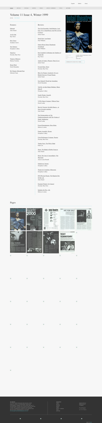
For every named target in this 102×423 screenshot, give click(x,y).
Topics (60, 8)
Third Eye (12, 53)
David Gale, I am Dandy (44, 38)
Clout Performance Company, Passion (48, 137)
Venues (41, 8)
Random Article (82, 403)
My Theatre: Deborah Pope (17, 71)
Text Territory (13, 47)
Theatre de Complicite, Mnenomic (47, 170)
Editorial (12, 28)
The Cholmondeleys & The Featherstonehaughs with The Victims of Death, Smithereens (48, 117)
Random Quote (82, 404)
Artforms (68, 8)
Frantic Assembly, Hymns (45, 131)
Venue (57, 407)
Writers (34, 8)
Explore (73, 3)
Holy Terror (13, 40)
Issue (57, 403)
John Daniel (17, 17)
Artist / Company (60, 408)
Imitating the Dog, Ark (44, 190)
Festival (58, 405)
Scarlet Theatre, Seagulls (44, 95)
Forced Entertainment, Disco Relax (47, 125)
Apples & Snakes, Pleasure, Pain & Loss (48, 61)
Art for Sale (13, 34)
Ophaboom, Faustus (43, 164)
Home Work (13, 65)
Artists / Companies (51, 8)
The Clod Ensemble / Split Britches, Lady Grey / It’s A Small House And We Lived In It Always (49, 30)
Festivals (26, 8)
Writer (57, 406)
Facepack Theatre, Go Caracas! (46, 184)
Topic (57, 409)
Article (58, 404)
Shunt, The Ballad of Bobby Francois (48, 149)
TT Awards (81, 405)
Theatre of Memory (15, 59)
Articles (19, 8)
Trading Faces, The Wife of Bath (46, 143)
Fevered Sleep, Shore (43, 67)
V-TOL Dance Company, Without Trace (48, 101)
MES (91, 422)
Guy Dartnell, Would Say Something (48, 81)
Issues (11, 8)
